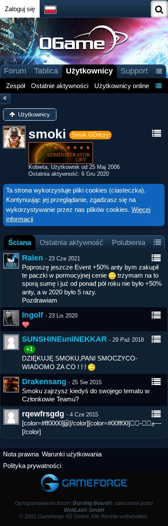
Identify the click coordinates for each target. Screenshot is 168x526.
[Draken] (11, 384)
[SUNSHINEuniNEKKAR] (11, 342)
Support (134, 71)
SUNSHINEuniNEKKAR (64, 339)
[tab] (19, 242)
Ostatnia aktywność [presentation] (71, 242)
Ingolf (32, 315)
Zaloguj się (20, 8)
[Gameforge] (84, 475)
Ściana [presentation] (19, 242)
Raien (32, 258)
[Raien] (11, 261)
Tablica (46, 71)
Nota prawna (21, 454)
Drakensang (44, 381)
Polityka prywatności (32, 465)
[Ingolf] (11, 318)
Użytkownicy (89, 71)
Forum (15, 71)
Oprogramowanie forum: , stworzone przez (84, 506)
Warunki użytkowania (72, 454)
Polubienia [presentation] (128, 242)
